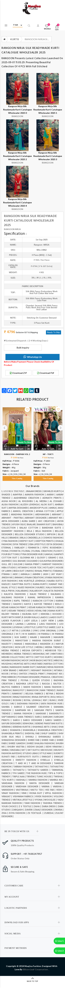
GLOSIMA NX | (28, 557)
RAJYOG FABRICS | (12, 687)
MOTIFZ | (49, 660)
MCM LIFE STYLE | (25, 647)
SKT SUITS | (34, 750)
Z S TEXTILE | (26, 806)
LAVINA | (21, 624)
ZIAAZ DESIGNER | (44, 809)
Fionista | (16, 551)
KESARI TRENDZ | (17, 610)
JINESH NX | (8, 577)
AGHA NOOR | (10, 501)
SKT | (24, 750)
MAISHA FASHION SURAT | (47, 640)
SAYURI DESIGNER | (12, 723)
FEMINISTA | (35, 547)
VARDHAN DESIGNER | (29, 786)
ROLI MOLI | (57, 697)
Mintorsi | (57, 653)
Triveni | (31, 776)
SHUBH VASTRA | (17, 746)
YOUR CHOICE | (10, 806)
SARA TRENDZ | (26, 717)
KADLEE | (7, 584)
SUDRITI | (58, 753)
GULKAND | (33, 561)
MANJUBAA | (32, 644)
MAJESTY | (8, 644)
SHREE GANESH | (18, 743)
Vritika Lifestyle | (23, 799)
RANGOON (8, 58)
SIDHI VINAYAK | (54, 746)
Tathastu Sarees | (39, 770)
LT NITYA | (14, 630)
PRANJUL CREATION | (52, 677)
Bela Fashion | (45, 531)
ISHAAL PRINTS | (44, 571)
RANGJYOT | (20, 690)
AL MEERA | (42, 501)
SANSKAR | (42, 713)
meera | (40, 647)
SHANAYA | (16, 730)
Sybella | (47, 760)
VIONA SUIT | (37, 793)
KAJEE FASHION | (27, 587)
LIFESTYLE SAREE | (47, 627)
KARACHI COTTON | (44, 600)
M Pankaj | (45, 634)
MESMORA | (39, 653)
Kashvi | (18, 604)
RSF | (46, 700)
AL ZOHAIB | (56, 501)
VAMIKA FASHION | (39, 780)
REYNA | (51, 693)
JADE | (16, 574)
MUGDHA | (7, 663)
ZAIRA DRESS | (50, 806)
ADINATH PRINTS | (52, 498)
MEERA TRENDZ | (54, 647)
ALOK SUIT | (48, 504)
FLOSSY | (58, 551)
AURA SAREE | (30, 521)
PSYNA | (26, 680)
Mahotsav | (23, 640)
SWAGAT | (48, 756)
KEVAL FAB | (41, 610)
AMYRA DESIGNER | (18, 508)
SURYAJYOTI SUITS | (29, 756)
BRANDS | (14, 537)
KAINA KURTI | (41, 584)
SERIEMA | (7, 726)
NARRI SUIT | (30, 667)
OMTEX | (24, 673)
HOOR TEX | (36, 567)
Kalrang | (57, 594)
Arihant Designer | (36, 517)
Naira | (6, 667)
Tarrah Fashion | (23, 766)
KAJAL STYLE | (10, 587)
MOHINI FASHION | (12, 660)
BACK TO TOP (32, 981)
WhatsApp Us (34, 357)
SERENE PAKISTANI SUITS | (49, 723)
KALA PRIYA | (9, 590)
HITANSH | (24, 567)
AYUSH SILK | (19, 524)
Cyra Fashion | (10, 541)
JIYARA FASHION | (54, 577)
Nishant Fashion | (42, 670)
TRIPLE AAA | (19, 776)
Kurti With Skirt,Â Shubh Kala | (20, 617)
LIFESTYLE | (30, 627)
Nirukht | (25, 670)
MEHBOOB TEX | (54, 650)
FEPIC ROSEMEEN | (52, 547)
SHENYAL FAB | (33, 733)
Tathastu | (20, 770)
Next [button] (60, 428)
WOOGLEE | (50, 799)
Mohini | (58, 657)
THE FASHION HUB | (37, 773)
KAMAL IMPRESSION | (41, 597)
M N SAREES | (30, 634)
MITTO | (30, 657)
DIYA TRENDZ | (21, 544)
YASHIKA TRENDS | (53, 803)
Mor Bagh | (37, 660)
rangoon (38, 245)
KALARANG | (23, 590)
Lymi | (36, 630)
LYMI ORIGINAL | (49, 630)
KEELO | (59, 604)
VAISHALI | (22, 780)
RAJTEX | (58, 683)
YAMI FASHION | (33, 803)
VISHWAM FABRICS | (24, 796)
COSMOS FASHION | (52, 537)
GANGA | (49, 554)
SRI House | (47, 750)
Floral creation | (43, 551)
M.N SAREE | (22, 637)
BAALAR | (32, 524)
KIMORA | (46, 614)
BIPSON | (52, 534)
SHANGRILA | (30, 730)
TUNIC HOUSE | (44, 776)
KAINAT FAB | (56, 584)
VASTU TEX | (37, 789)
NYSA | (15, 673)
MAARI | (35, 637)
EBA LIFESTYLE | (38, 544)
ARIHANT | (57, 514)
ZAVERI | (29, 809)
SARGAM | (48, 717)
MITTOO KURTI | (44, 657)
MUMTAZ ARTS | (22, 663)
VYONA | (39, 799)
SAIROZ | (20, 707)
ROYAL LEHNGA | (33, 700)
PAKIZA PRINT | (38, 673)
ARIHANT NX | (55, 517)
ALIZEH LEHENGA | (30, 504)
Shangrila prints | (13, 733)
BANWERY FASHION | (14, 531)
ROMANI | (7, 700)
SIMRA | (6, 750)
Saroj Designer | (34, 720)
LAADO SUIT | (56, 617)
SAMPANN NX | (24, 710)
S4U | (13, 703)
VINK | (25, 793)
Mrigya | (58, 660)
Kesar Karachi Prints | (42, 607)
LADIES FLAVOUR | (13, 620)
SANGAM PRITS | (44, 710)
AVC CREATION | (47, 521)
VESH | (59, 789)
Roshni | (18, 700)
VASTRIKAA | (23, 789)
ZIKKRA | (58, 809)
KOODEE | (57, 614)
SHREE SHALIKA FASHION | (41, 743)
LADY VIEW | (49, 620)
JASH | (47, 574)
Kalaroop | (37, 590)
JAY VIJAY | (57, 574)
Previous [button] (4, 428)
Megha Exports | (33, 650)
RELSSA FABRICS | (35, 693)
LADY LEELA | (32, 620)
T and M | (22, 763)
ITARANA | (58, 571)
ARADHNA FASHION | (23, 514)
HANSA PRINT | (33, 564)
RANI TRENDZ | (48, 690)
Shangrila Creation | (51, 730)
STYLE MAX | (46, 753)
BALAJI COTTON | (31, 527)
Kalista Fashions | (17, 594)
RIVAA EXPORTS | (41, 697)
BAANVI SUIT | (45, 524)
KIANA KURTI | (55, 610)
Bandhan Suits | (52, 527)
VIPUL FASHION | (54, 793)
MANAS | (19, 644)
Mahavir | (47, 637)
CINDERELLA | (34, 537)
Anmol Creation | (24, 511)
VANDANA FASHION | (15, 783)
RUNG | (53, 700)
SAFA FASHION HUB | (52, 703)
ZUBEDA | (49, 813)
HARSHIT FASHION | (52, 564)
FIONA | (6, 551)
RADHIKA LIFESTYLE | (29, 683)
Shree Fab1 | (49, 740)
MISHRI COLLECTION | (14, 657)
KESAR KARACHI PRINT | (15, 607)
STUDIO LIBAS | (31, 753)
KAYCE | (29, 604)
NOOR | (6, 673)
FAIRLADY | (21, 547)
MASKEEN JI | (48, 644)
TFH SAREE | (19, 773)
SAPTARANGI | (10, 717)
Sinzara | (15, 750)
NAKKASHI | (16, 667)
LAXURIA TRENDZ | (14, 491)
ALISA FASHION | (11, 504)
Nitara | (58, 670)
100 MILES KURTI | (52, 491)
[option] (17, 441)
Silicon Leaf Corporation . (36, 969)
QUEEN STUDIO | (43, 680)
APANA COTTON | (46, 511)
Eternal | (8, 547)
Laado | (44, 617)
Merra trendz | (23, 653)
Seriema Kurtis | (22, 726)
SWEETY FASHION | (28, 760)
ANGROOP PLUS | (39, 508)
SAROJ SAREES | (54, 720)
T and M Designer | (41, 763)
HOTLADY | (49, 567)
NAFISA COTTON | (53, 663)
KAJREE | (41, 587)
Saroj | (18, 720)
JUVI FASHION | (10, 581)
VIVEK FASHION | (44, 796)
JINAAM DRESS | (34, 491)
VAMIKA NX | (56, 780)
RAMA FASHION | (54, 687)
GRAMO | (53, 557)
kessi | (31, 610)
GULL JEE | (7, 564)
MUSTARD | (37, 663)
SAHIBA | (8, 707)
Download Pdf (46, 373)
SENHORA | (29, 723)
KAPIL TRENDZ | (23, 600)
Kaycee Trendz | (44, 604)
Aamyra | (18, 494)
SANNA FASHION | (24, 713)
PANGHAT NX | (55, 673)
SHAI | (54, 726)
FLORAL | (27, 551)
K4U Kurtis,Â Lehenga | (33, 581)
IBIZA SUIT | (19, 571)
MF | (48, 653)
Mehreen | (8, 653)
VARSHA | (58, 786)
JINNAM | (19, 577)
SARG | (39, 717)
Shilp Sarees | (49, 733)
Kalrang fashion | (15, 597)
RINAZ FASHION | (22, 697)
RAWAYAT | (18, 693)
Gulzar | (19, 564)
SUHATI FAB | (10, 756)
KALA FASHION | (54, 587)
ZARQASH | (18, 809)
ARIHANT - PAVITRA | (13, 517)
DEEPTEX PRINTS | (45, 541)
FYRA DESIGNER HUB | (32, 554)
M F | (19, 634)
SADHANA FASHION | (29, 703)
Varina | (47, 786)
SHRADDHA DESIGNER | (15, 740)
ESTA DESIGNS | (55, 544)
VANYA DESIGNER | (41, 783)
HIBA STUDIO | (10, 567)
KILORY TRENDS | (12, 614)
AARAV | (51, 494)
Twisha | (58, 776)
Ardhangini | (43, 514)
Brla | (23, 537)
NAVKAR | (42, 667)
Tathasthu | (42, 766)
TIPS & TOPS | (56, 773)
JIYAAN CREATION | (34, 577)
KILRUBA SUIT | (31, 614)
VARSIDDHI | (9, 789)
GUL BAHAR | (20, 561)
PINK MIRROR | (10, 677)
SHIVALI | (31, 736)
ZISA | (5, 813)
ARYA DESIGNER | (12, 521)
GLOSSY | (42, 557)
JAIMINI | (37, 574)
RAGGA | (47, 683)
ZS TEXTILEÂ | (35, 813)
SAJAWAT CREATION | (40, 707)
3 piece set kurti (41, 323)
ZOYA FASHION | (18, 813)
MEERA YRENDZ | (12, 650)
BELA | (31, 531)
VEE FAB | (50, 789)
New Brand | (11, 670)
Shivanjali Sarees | (50, 736)
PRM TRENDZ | (11, 680)
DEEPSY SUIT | (27, 541)
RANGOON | (33, 690)
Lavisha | (33, 624)
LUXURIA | (27, 630)
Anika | (53, 508)
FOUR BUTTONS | (11, 554)
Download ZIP (19, 373)
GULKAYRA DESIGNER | (51, 561)
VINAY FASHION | (11, 793)
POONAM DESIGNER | (29, 677)
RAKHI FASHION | (33, 687)
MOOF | (26, 660)
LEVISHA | (18, 627)
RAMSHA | (7, 690)
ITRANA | (7, 574)
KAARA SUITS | (55, 581)
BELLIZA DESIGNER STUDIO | (31, 534)
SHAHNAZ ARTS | (41, 726)
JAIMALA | (26, 574)
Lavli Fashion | (49, 624)
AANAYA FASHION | (36, 494)
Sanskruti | (56, 713)
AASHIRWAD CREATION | (28, 498)
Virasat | (7, 796)
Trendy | (7, 776)
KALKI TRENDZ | (40, 594)
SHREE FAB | (35, 740)
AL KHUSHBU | (27, 501)
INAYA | (30, 571)
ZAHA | (37, 806)
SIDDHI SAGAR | (36, 746)
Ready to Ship (24, 442)
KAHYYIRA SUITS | (22, 584)
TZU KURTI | (9, 780)
